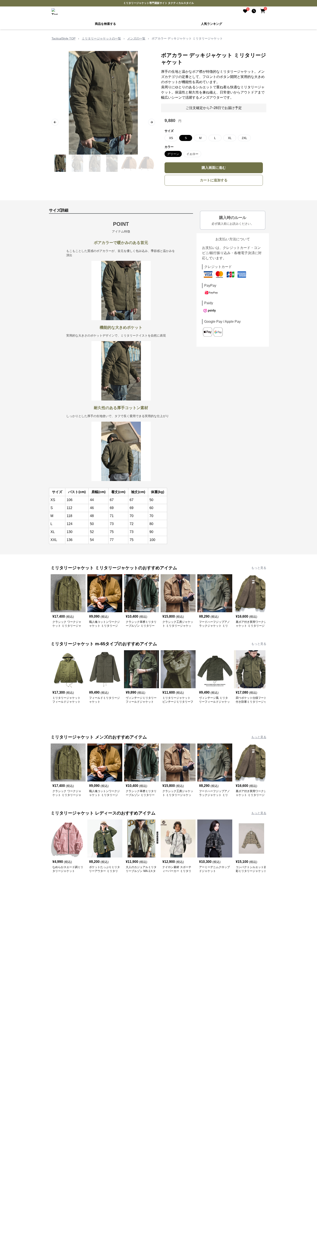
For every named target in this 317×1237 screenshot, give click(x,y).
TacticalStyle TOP (63, 38)
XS (171, 137)
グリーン (173, 153)
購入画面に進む (214, 167)
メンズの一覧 (136, 38)
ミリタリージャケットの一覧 (101, 38)
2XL (244, 137)
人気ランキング (211, 23)
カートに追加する (214, 180)
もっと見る (258, 567)
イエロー (192, 153)
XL (230, 137)
